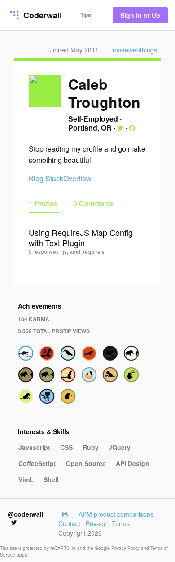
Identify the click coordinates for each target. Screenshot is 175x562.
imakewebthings (134, 49)
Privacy (96, 523)
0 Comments (93, 203)
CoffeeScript (37, 463)
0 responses (44, 251)
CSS (66, 447)
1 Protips (44, 203)
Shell (51, 479)
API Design (132, 463)
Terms (121, 523)
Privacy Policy (126, 548)
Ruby (91, 447)
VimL (26, 479)
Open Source (86, 463)
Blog (36, 178)
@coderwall (26, 514)
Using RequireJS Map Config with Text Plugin (81, 237)
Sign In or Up (140, 15)
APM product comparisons (116, 514)
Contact (69, 523)
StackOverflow (68, 178)
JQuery (120, 447)
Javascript (34, 447)
